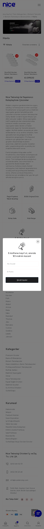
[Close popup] (38, 241)
